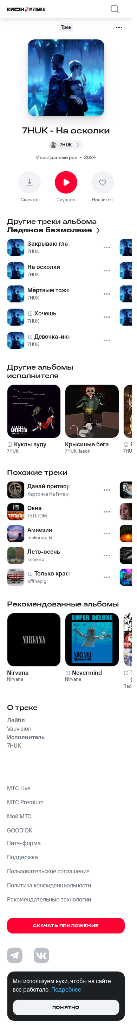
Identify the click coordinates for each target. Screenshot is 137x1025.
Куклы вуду (30, 444)
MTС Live (19, 788)
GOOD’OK (19, 830)
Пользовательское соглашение (48, 871)
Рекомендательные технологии (49, 899)
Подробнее (66, 990)
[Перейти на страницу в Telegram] (14, 955)
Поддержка (22, 857)
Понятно (65, 1008)
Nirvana (18, 673)
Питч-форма (24, 843)
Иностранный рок (56, 157)
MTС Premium (25, 802)
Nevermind (87, 673)
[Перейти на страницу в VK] (41, 955)
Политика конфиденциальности (49, 885)
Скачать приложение (66, 926)
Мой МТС (19, 816)
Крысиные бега (87, 444)
